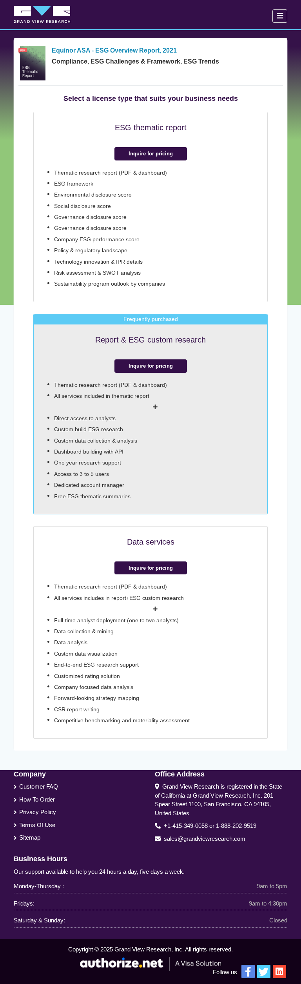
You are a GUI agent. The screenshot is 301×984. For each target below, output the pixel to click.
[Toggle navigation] (279, 16)
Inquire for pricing (151, 154)
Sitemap (29, 837)
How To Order (37, 799)
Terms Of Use (37, 825)
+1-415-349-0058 (186, 825)
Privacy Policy (37, 812)
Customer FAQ (38, 786)
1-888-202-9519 (236, 825)
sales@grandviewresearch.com (204, 838)
